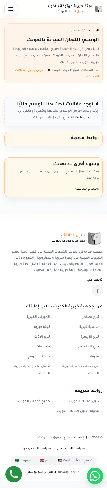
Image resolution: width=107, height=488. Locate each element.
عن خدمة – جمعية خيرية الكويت (80, 370)
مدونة (94, 357)
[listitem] (97, 290)
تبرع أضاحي (90, 317)
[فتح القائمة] (10, 9)
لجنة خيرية (42, 327)
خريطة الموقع (38, 357)
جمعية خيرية (89, 327)
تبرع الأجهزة (89, 337)
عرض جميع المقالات (29, 70)
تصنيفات (43, 347)
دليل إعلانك (82, 438)
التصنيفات (92, 76)
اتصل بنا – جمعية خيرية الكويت (32, 370)
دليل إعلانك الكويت (84, 402)
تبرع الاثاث (42, 337)
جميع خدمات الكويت (34, 402)
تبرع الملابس (88, 347)
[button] (95, 476)
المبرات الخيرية (38, 317)
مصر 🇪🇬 (45, 460)
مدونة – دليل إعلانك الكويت (78, 411)
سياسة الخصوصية (36, 449)
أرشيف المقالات (86, 118)
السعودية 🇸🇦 (24, 460)
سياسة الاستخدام (71, 449)
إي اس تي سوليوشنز (42, 472)
